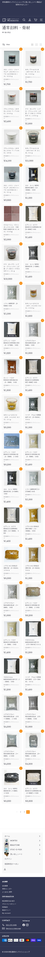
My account (6, 913)
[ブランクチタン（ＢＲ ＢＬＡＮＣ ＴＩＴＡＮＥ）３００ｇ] (11, 106)
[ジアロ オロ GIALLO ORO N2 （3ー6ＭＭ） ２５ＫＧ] (11, 563)
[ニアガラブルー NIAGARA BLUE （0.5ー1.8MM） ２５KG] (11, 712)
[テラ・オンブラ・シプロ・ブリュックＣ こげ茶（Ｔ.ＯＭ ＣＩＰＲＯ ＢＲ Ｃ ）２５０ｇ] (33, 107)
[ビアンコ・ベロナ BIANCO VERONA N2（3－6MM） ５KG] (33, 449)
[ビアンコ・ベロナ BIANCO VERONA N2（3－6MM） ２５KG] (11, 449)
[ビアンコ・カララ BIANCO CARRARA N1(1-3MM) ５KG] (33, 375)
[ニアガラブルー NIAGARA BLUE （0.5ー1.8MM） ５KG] (33, 712)
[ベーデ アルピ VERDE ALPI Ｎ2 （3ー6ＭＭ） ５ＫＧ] (33, 412)
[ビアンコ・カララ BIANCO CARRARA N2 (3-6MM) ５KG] (33, 222)
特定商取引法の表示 (8, 901)
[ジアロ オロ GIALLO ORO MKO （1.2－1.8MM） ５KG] (33, 524)
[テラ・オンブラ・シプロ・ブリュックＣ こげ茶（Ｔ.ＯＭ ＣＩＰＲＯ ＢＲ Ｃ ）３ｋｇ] (11, 263)
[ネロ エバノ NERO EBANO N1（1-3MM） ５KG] (33, 261)
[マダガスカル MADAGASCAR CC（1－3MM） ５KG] (11, 674)
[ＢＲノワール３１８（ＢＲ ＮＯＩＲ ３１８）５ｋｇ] (33, 146)
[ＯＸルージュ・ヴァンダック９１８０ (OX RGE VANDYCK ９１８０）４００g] (11, 223)
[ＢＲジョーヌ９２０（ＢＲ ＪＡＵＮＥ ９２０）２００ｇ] (33, 301)
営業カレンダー (7, 889)
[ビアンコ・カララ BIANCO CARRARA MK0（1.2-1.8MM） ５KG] (11, 525)
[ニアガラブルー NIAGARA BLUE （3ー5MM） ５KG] (33, 338)
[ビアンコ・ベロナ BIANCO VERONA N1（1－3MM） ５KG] (11, 637)
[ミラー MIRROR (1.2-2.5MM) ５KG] (33, 485)
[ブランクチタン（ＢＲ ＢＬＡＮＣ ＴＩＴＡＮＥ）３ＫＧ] (11, 146)
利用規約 (5, 907)
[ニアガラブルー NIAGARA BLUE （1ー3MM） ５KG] (11, 600)
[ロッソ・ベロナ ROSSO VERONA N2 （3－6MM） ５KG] (11, 375)
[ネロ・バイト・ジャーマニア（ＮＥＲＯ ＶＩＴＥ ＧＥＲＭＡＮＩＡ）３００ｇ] (11, 68)
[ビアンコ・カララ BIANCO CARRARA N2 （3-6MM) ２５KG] (33, 786)
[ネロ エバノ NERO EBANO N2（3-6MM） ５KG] (11, 486)
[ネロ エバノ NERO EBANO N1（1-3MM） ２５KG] (11, 786)
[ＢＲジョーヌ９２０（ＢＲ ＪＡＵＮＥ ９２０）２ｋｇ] (11, 412)
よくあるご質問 (7, 892)
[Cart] (35, 19)
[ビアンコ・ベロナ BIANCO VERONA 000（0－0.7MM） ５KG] (11, 338)
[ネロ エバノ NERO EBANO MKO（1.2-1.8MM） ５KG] (33, 183)
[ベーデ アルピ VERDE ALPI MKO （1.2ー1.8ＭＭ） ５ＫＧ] (33, 674)
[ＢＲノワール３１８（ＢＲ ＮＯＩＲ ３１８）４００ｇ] (33, 67)
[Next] (28, 812)
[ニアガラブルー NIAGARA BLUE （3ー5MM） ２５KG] (33, 749)
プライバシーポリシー (9, 904)
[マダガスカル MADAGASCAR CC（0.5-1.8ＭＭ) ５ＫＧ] (33, 637)
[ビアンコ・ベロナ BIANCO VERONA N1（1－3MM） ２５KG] (33, 600)
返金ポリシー (6, 910)
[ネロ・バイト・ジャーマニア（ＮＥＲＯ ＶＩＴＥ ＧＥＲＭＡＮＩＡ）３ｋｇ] (11, 184)
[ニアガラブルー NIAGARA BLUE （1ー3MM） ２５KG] (11, 749)
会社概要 (5, 886)
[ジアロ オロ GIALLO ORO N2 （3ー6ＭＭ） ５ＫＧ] (33, 563)
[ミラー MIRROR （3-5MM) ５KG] (11, 300)
